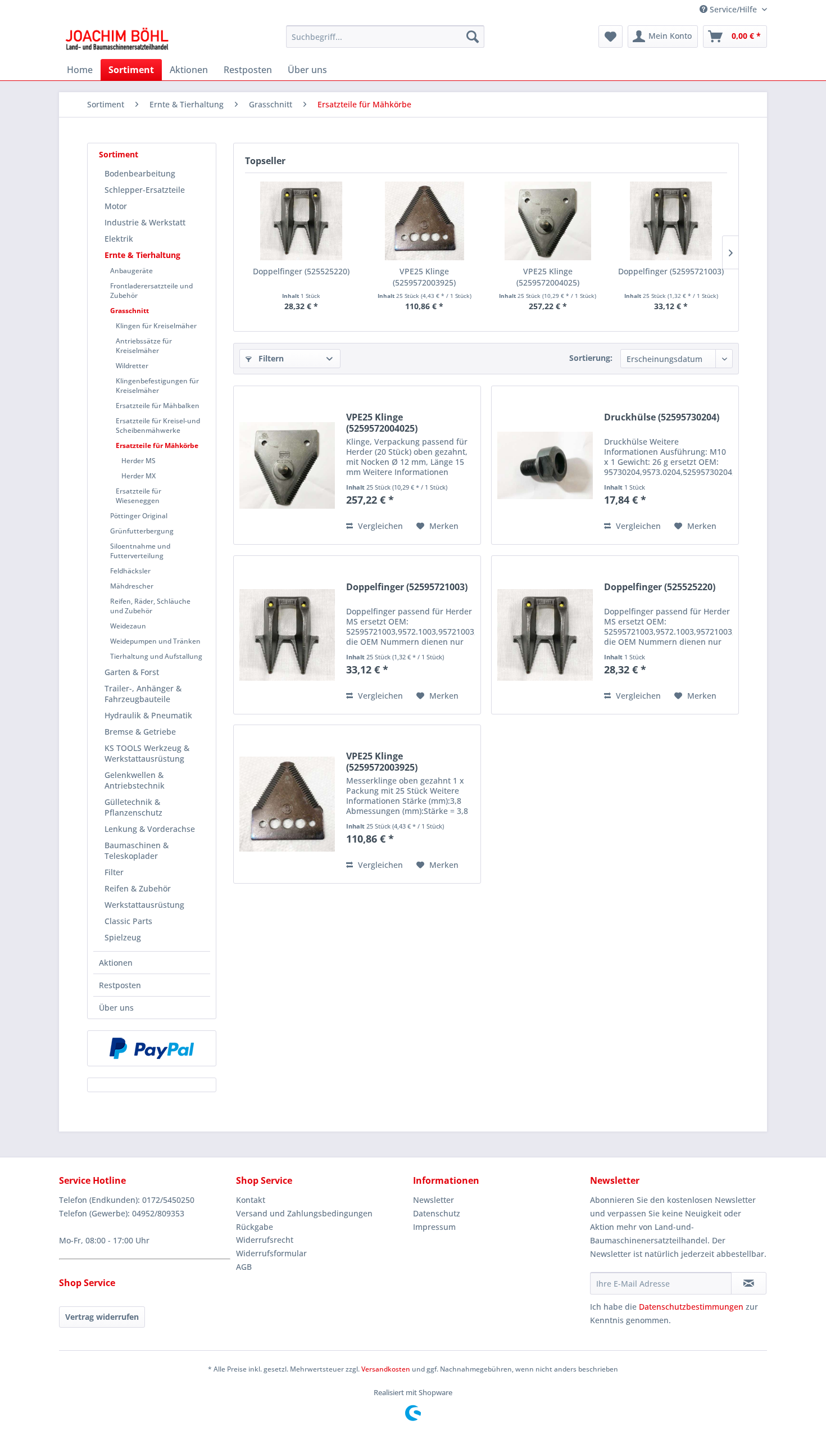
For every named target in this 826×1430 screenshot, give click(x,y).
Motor (116, 206)
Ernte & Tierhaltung (142, 255)
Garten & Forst (132, 672)
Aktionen (116, 962)
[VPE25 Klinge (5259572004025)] (547, 221)
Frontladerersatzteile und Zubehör (151, 290)
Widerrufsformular (271, 1253)
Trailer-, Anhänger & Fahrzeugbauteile (143, 693)
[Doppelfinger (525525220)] (301, 221)
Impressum (434, 1226)
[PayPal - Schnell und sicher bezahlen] (151, 1048)
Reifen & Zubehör (138, 888)
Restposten (120, 985)
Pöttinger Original (138, 516)
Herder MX (138, 476)
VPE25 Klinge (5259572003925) (424, 277)
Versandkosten (385, 1369)
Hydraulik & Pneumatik (148, 715)
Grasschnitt (129, 310)
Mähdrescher (131, 586)
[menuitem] (385, 36)
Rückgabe (254, 1226)
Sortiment (118, 154)
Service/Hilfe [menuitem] (733, 9)
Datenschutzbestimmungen (691, 1306)
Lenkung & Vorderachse (150, 828)
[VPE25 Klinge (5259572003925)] (424, 221)
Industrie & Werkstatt (145, 222)
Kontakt (250, 1199)
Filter (114, 872)
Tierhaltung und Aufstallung (156, 656)
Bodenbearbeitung (140, 173)
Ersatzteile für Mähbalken (157, 405)
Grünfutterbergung (142, 531)
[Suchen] (472, 36)
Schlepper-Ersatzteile (145, 189)
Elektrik (119, 238)
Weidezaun (128, 626)
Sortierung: (590, 357)
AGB (244, 1266)
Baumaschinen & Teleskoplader (137, 850)
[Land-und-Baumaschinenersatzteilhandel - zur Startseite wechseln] (117, 39)
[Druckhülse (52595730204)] (545, 465)
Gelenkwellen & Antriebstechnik (135, 780)
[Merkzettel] (610, 36)
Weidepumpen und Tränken (155, 641)
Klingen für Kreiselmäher (156, 326)
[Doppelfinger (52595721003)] (671, 221)
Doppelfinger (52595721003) (671, 271)
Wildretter (132, 365)
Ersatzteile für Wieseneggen (138, 495)
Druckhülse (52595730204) (661, 417)
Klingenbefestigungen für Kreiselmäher (157, 385)
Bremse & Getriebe (140, 731)
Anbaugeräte (131, 270)
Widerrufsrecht (264, 1239)
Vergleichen (379, 526)
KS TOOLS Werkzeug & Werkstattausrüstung (147, 753)
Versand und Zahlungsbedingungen (304, 1213)
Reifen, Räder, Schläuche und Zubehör (150, 606)
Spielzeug (123, 937)
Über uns (116, 1007)
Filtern (270, 358)
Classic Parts (128, 921)
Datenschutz (436, 1213)
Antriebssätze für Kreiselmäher (144, 345)
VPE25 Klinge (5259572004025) (547, 277)
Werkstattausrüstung (144, 904)
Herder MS (138, 460)
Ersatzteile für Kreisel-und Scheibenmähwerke (158, 425)
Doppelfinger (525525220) (301, 271)
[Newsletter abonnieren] (748, 1283)
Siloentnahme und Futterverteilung (140, 550)
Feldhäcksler (130, 571)
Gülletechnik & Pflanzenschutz (133, 807)
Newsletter (433, 1199)
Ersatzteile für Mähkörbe (157, 445)
